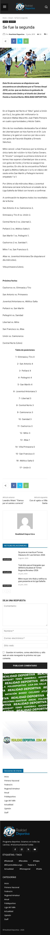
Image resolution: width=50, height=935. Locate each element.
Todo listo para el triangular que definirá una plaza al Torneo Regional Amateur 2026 (31, 567)
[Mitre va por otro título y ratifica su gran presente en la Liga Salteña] (9, 582)
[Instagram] (21, 849)
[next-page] (8, 591)
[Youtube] (34, 849)
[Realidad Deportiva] (4, 34)
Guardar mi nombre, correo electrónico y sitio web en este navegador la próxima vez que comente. (24, 655)
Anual (10, 18)
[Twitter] (20, 41)
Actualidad (7, 559)
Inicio (5, 18)
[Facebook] (13, 41)
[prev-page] (4, 591)
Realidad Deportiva (16, 34)
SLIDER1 (12, 22)
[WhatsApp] (26, 41)
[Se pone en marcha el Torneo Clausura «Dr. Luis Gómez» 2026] (9, 555)
